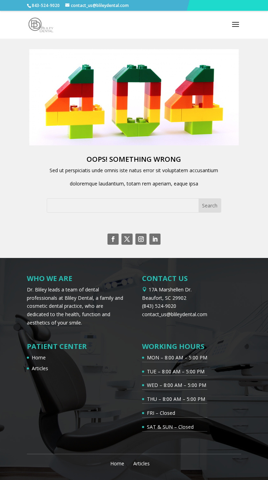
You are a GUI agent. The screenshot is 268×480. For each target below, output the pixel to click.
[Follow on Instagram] (141, 239)
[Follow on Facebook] (113, 239)
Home (39, 357)
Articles (40, 368)
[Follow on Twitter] (127, 239)
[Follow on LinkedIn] (155, 239)
